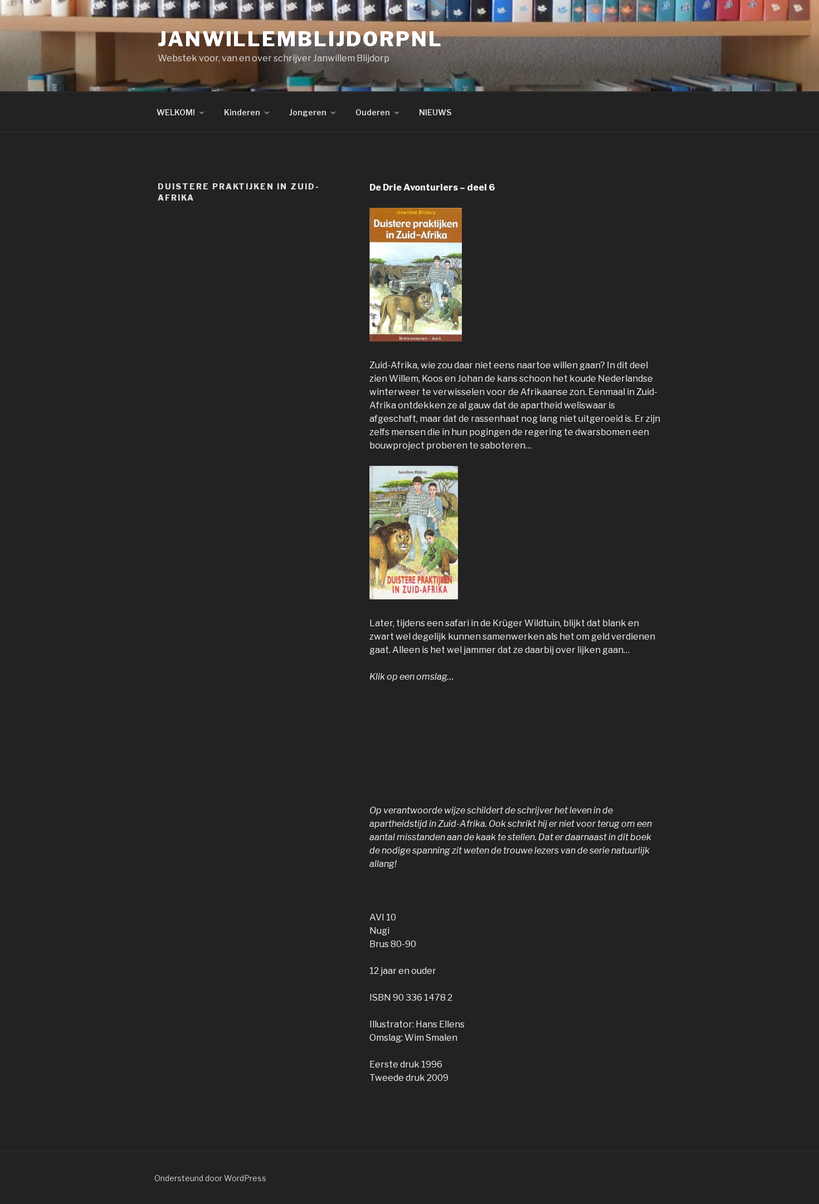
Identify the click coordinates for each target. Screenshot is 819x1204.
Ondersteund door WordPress (210, 1178)
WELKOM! (176, 112)
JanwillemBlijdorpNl (300, 39)
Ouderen (372, 112)
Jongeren (307, 112)
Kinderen (242, 112)
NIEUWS (435, 112)
